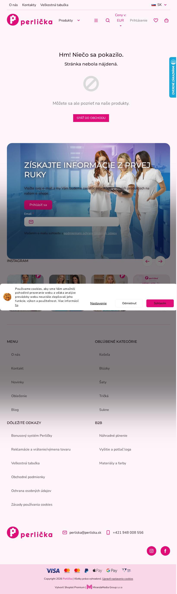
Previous (147, 261)
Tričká (104, 396)
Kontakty (29, 5)
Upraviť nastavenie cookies (117, 578)
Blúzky (104, 368)
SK (159, 4)
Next (160, 261)
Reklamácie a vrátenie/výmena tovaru (41, 449)
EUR (120, 20)
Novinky (17, 382)
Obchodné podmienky (28, 477)
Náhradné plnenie (113, 435)
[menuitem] (70, 20)
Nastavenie (98, 303)
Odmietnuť (129, 303)
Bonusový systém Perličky (31, 435)
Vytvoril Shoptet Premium (70, 587)
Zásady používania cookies (31, 504)
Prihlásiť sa (38, 205)
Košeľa (104, 354)
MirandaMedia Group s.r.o (107, 587)
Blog (15, 409)
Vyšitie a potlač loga (115, 449)
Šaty (102, 382)
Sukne (104, 409)
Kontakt (17, 368)
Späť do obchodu (91, 118)
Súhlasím (160, 303)
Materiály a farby (112, 463)
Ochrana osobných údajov (31, 490)
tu (16, 305)
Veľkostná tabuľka (54, 5)
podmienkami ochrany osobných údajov (90, 233)
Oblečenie (19, 396)
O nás (13, 5)
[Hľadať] (107, 20)
